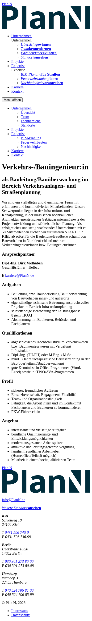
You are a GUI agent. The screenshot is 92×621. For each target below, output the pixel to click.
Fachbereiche (31, 121)
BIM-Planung (31, 138)
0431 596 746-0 (17, 532)
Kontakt (17, 91)
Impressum (19, 611)
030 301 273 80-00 (19, 561)
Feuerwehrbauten (34, 142)
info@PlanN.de (13, 500)
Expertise (18, 66)
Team (25, 117)
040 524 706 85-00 (19, 590)
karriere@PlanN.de (19, 275)
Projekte (17, 61)
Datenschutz (20, 615)
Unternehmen (21, 36)
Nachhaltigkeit (31, 147)
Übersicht (28, 112)
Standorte (28, 125)
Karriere (17, 87)
